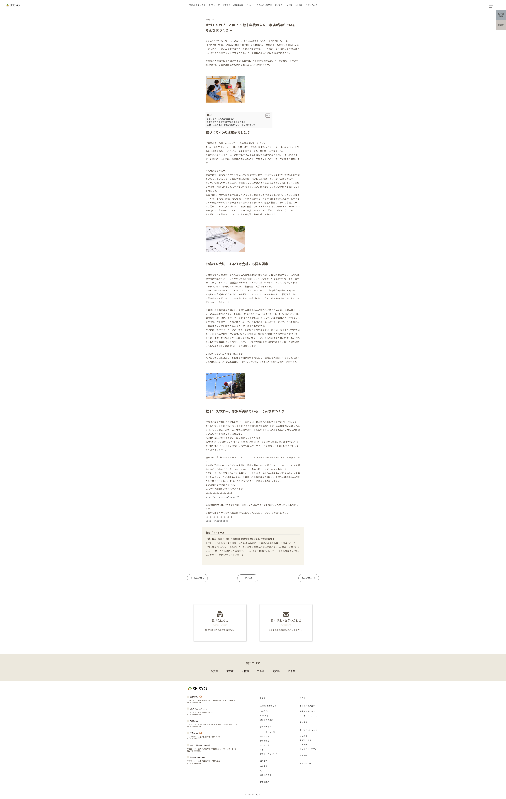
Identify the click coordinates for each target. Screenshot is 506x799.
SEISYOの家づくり (197, 5)
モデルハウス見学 (264, 5)
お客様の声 (238, 5)
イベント (250, 5)
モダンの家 (264, 736)
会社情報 (299, 5)
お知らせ (303, 755)
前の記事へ (199, 578)
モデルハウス (305, 740)
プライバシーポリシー (309, 749)
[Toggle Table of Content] (266, 115)
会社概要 (303, 736)
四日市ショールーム (308, 715)
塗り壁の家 (264, 741)
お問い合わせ (311, 5)
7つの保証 (264, 715)
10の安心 (264, 711)
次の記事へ (307, 578)
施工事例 (226, 5)
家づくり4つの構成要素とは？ (222, 119)
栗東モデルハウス (307, 711)
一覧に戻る (248, 578)
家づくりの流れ (266, 720)
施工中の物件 (265, 775)
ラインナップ (214, 5)
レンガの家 (264, 745)
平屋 (262, 749)
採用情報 (303, 744)
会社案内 (303, 722)
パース (263, 770)
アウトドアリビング (268, 754)
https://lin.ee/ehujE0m (217, 520)
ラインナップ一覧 (267, 732)
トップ (263, 698)
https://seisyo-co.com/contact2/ (222, 497)
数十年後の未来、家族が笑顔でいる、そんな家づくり (232, 125)
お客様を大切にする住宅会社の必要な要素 (227, 122)
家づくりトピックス (283, 5)
